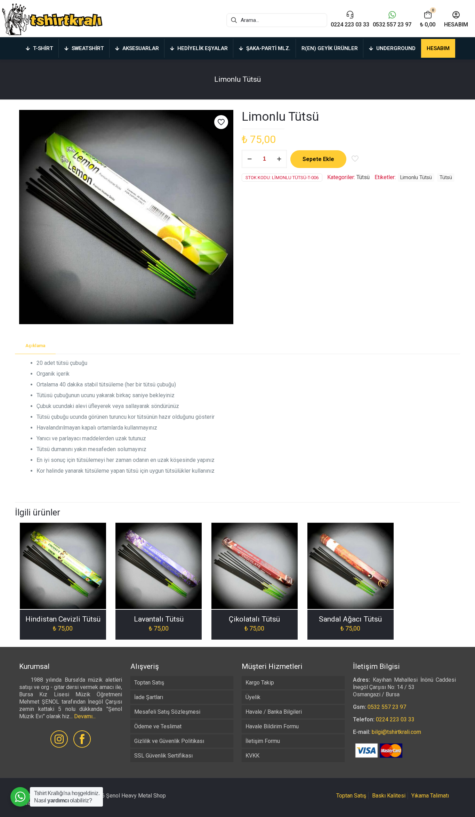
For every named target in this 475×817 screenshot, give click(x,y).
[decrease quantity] (249, 159)
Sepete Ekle (318, 159)
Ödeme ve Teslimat (158, 726)
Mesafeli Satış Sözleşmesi (167, 711)
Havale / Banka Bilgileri (273, 711)
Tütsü (363, 177)
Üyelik (252, 697)
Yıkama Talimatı (430, 795)
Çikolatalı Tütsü (254, 619)
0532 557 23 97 (387, 707)
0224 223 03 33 (395, 719)
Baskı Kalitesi (388, 795)
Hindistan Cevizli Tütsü (62, 619)
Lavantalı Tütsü (159, 619)
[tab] (35, 346)
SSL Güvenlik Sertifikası (163, 755)
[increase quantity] (279, 159)
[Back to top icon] (441, 802)
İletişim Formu (262, 741)
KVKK (252, 755)
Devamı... (85, 716)
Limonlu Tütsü (416, 178)
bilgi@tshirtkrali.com (396, 732)
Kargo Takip (259, 682)
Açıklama (35, 345)
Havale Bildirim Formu (272, 726)
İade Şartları (148, 697)
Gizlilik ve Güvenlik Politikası (169, 741)
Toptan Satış (149, 682)
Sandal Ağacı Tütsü (350, 619)
